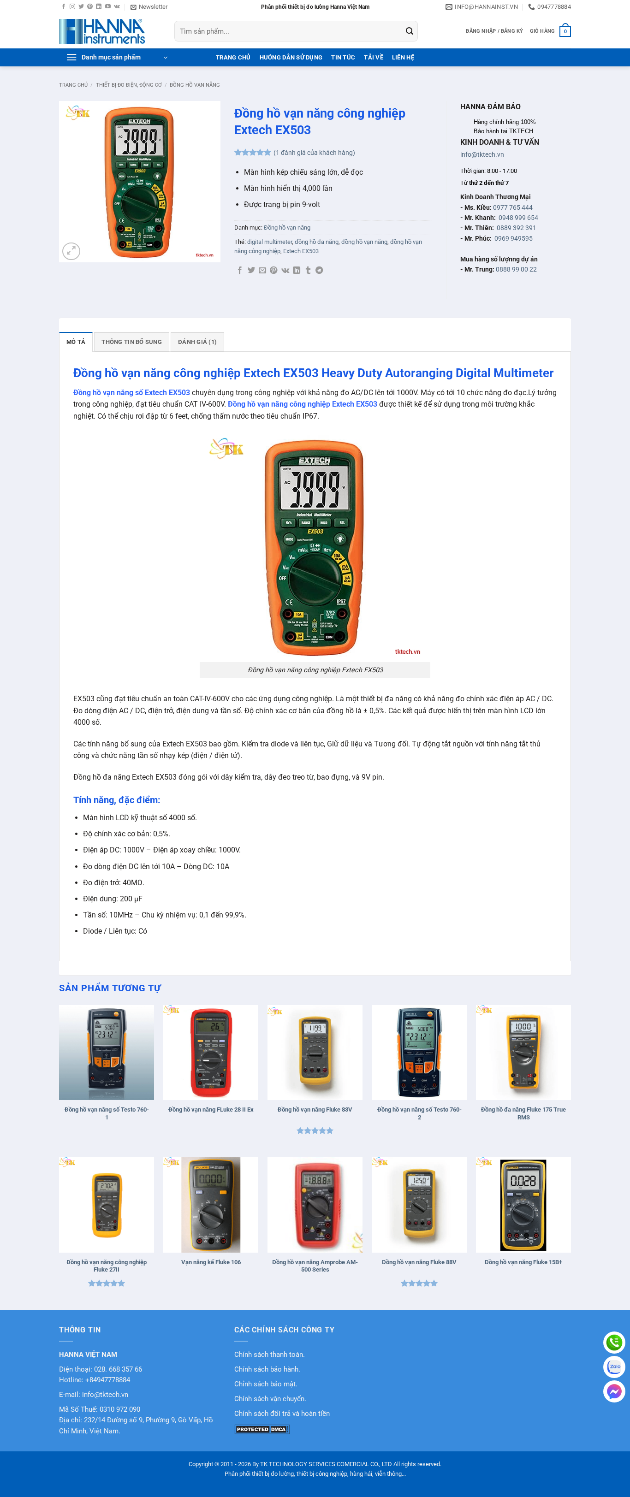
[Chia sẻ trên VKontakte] (285, 270)
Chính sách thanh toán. (269, 1355)
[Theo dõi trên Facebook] (63, 7)
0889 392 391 (516, 227)
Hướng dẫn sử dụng (291, 57)
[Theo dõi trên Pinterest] (90, 7)
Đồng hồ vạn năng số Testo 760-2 (419, 1113)
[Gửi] (409, 31)
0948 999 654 (518, 217)
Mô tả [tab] (75, 341)
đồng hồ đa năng (317, 241)
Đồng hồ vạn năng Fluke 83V (315, 1109)
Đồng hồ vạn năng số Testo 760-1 (107, 1113)
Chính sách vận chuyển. (270, 1399)
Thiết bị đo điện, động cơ (129, 85)
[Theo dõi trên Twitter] (81, 7)
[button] (149, 7)
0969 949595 (513, 238)
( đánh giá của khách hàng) (314, 153)
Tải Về (373, 57)
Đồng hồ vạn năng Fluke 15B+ (523, 1262)
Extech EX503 (301, 251)
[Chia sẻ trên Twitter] (251, 270)
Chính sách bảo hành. (267, 1369)
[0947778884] (614, 1342)
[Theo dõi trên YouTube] (108, 7)
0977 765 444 (513, 207)
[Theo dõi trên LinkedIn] (98, 7)
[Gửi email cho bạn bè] (262, 270)
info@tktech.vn (482, 154)
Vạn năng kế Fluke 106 (211, 1262)
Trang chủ (73, 85)
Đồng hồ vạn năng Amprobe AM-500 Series (315, 1266)
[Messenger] (614, 1391)
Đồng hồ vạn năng (195, 85)
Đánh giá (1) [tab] (197, 341)
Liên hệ (403, 57)
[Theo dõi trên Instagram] (72, 7)
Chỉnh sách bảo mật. (265, 1384)
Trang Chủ (233, 57)
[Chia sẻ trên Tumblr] (308, 270)
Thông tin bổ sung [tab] (131, 341)
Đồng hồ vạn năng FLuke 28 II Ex (211, 1109)
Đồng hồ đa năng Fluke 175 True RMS (523, 1113)
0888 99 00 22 (516, 269)
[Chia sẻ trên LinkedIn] (296, 270)
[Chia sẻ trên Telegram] (319, 270)
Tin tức (343, 57)
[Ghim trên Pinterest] (273, 270)
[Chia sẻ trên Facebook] (240, 270)
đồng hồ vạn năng (364, 241)
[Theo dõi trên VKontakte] (117, 7)
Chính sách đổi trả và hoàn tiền (282, 1414)
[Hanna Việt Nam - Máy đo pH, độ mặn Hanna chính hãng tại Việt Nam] (109, 31)
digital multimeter (269, 241)
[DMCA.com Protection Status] (262, 1429)
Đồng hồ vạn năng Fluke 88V (419, 1262)
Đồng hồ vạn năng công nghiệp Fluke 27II (106, 1266)
